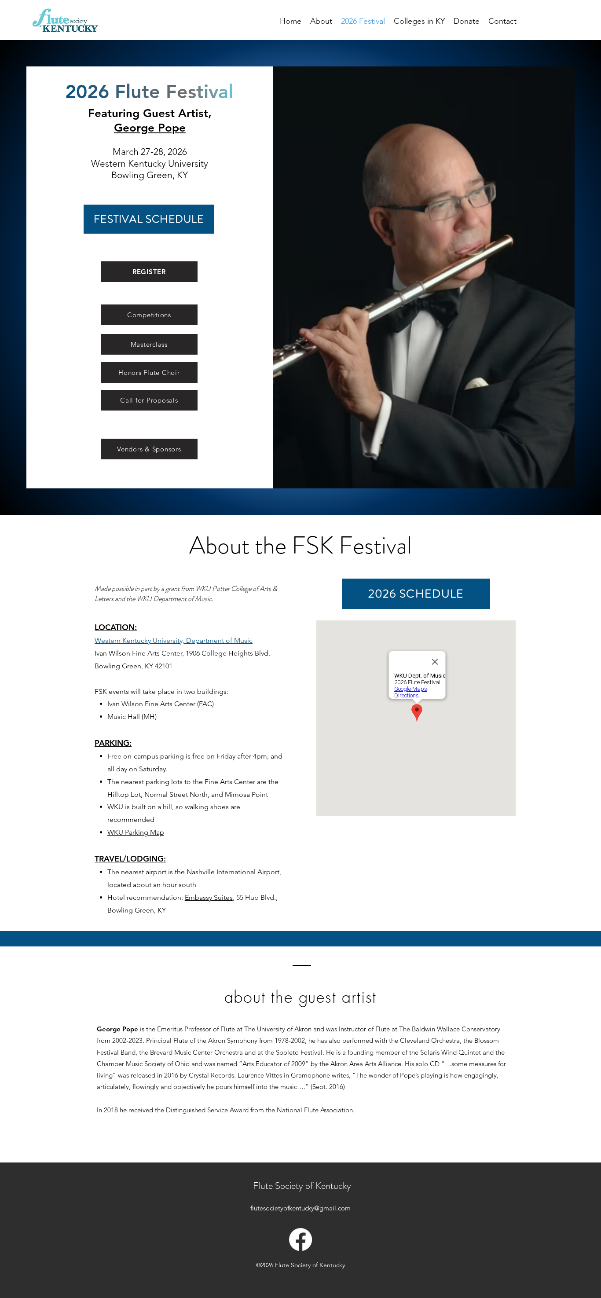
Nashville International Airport (233, 872)
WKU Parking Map (135, 832)
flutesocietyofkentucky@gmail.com (300, 1208)
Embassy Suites (209, 897)
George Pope (150, 128)
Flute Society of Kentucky (302, 1185)
